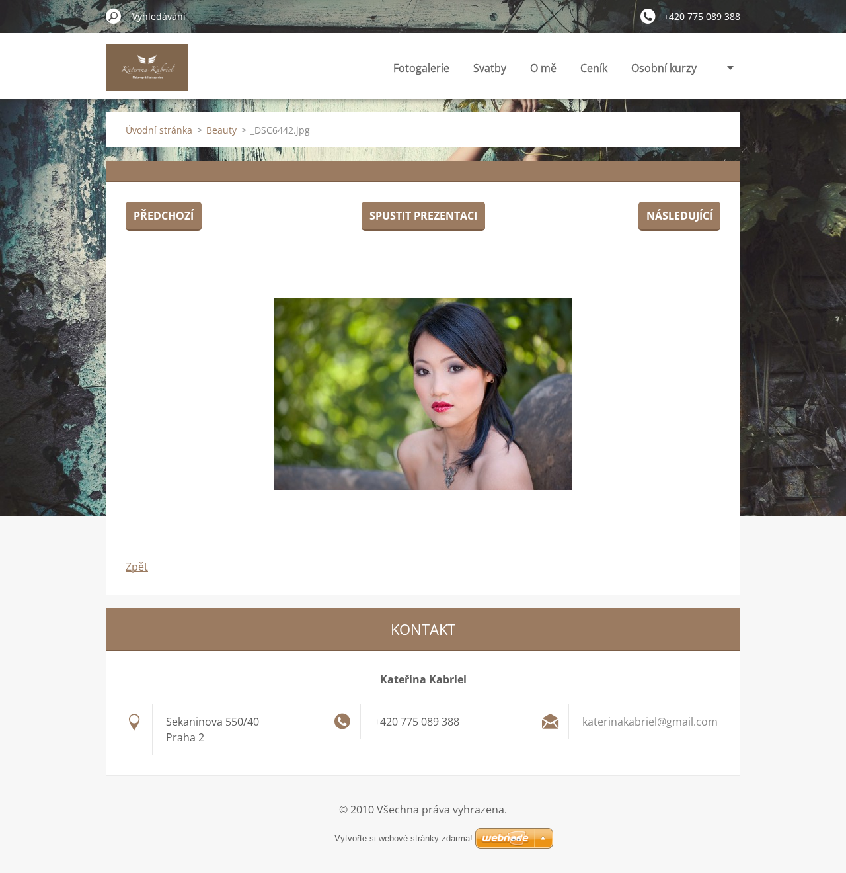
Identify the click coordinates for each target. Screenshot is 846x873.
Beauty (221, 130)
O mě (543, 68)
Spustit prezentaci (423, 215)
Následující (679, 215)
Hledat (114, 16)
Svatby (489, 68)
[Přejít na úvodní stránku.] (147, 75)
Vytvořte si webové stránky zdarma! (403, 838)
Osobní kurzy (664, 68)
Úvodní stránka (159, 130)
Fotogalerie (421, 68)
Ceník (593, 68)
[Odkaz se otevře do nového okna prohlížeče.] (423, 394)
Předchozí (164, 215)
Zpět (137, 567)
